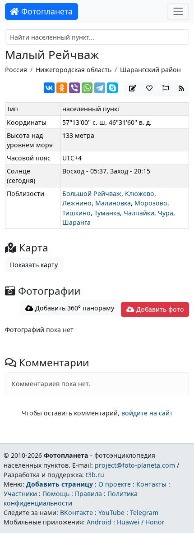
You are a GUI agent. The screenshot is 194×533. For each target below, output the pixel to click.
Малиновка (113, 203)
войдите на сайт (147, 413)
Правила (88, 493)
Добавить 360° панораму (73, 308)
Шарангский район (150, 69)
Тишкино (76, 213)
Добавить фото (159, 309)
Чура (165, 213)
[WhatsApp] (87, 87)
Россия (16, 69)
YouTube (111, 512)
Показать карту (34, 264)
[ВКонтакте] (49, 87)
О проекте (114, 484)
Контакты (151, 484)
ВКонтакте (76, 512)
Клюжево (139, 193)
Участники (20, 493)
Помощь (55, 493)
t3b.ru (95, 474)
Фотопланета (46, 11)
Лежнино (77, 203)
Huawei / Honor (141, 522)
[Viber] (74, 87)
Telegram (144, 512)
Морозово (150, 203)
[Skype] (112, 87)
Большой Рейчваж (91, 193)
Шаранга (76, 222)
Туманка (107, 213)
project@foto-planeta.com (135, 465)
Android (99, 522)
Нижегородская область (73, 69)
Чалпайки (139, 213)
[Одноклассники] (61, 87)
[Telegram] (99, 87)
